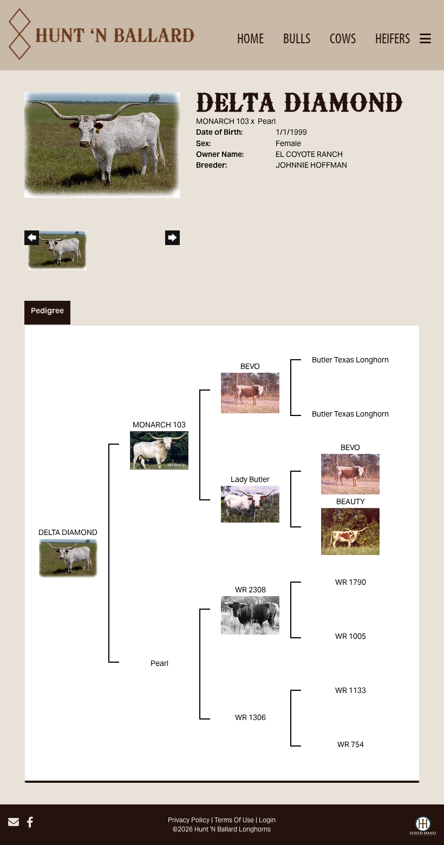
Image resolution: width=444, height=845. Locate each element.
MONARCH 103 (222, 122)
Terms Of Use (234, 821)
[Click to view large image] (102, 145)
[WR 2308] (250, 616)
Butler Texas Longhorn (350, 361)
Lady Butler (250, 480)
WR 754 (350, 745)
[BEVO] (250, 393)
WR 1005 (350, 637)
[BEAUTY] (350, 532)
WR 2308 (250, 591)
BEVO (250, 367)
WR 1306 (250, 718)
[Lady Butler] (250, 505)
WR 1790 (350, 583)
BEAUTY (350, 502)
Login (267, 821)
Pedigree (47, 311)
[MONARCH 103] (159, 451)
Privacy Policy (189, 821)
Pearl (267, 122)
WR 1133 (350, 691)
